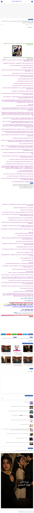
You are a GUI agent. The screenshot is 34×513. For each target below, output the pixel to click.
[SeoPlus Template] (33, 511)
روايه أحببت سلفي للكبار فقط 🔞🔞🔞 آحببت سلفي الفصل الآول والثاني (20, 415)
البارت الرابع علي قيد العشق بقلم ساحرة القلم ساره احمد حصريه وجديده (22, 184)
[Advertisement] (17, 11)
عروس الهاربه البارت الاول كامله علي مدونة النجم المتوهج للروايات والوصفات (20, 406)
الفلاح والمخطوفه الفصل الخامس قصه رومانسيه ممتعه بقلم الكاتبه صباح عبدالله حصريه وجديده (6, 353)
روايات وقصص (30, 19)
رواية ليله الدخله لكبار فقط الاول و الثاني (24, 424)
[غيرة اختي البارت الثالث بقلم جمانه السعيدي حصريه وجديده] (28, 348)
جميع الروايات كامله (26, 401)
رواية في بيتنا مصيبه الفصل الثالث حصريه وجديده (25, 186)
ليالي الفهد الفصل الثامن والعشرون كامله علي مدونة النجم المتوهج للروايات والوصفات (18, 410)
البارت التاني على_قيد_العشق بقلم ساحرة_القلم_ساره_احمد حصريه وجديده (22, 185)
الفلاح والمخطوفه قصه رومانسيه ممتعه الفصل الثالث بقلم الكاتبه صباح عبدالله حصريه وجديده (17, 364)
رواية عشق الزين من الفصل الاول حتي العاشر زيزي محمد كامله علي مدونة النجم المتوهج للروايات (17, 442)
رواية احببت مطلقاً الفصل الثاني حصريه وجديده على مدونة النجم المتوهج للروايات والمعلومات (18, 433)
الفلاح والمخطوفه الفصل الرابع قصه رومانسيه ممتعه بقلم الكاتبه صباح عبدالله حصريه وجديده (28, 364)
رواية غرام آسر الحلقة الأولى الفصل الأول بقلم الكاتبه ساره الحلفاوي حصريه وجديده (18, 353)
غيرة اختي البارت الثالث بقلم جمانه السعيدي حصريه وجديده (24, 450)
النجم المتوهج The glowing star (14, 1)
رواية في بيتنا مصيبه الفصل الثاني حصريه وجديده (25, 187)
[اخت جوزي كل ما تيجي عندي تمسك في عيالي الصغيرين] (6, 359)
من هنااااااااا (16, 312)
